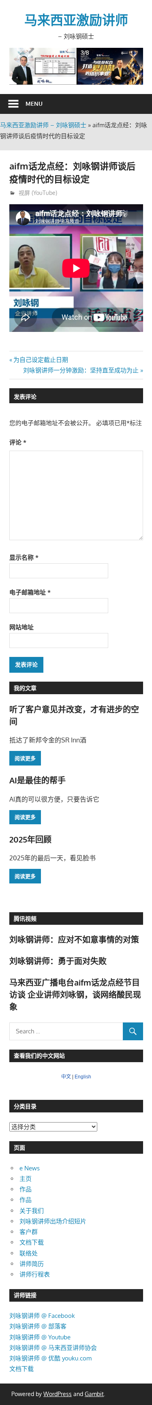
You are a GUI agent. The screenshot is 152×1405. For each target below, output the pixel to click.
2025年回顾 (30, 839)
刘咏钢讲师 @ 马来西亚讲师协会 (53, 1348)
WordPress (57, 1393)
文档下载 (31, 1242)
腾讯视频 (25, 918)
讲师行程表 (34, 1274)
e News (29, 1168)
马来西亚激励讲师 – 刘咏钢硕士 (43, 125)
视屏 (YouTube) (38, 192)
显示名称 (24, 557)
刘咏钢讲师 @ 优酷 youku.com (50, 1358)
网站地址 (21, 627)
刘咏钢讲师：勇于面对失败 (58, 961)
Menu (34, 103)
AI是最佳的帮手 (37, 780)
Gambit (94, 1393)
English (83, 1077)
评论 (17, 442)
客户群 (28, 1232)
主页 (25, 1179)
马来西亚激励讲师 (76, 19)
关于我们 (31, 1211)
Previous (19, 64)
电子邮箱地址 (30, 592)
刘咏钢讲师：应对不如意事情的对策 (74, 939)
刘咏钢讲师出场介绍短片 (52, 1221)
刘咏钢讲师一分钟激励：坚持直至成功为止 (81, 370)
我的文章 (25, 687)
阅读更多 (25, 758)
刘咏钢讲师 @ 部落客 (37, 1326)
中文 (66, 1077)
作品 (25, 1189)
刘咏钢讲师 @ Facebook (42, 1315)
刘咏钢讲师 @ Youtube (40, 1337)
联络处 (28, 1253)
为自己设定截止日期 (40, 360)
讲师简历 (31, 1264)
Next (133, 64)
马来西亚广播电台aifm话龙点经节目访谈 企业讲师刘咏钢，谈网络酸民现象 (75, 994)
